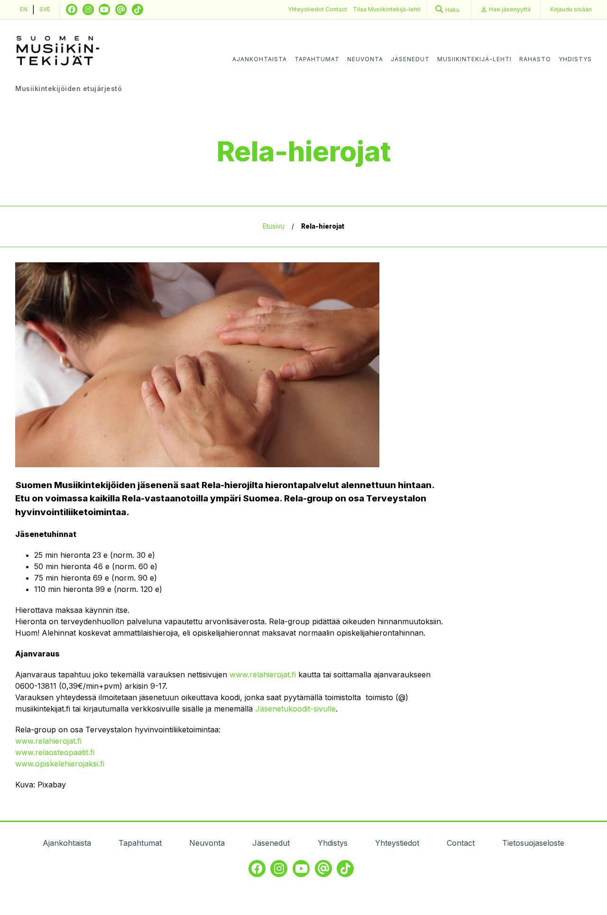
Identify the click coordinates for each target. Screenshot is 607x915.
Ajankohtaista (259, 59)
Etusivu (274, 226)
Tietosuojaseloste (533, 843)
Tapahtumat (317, 59)
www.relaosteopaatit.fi (54, 752)
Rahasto (535, 59)
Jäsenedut (410, 59)
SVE (44, 9)
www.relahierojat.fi (263, 674)
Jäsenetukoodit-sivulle (295, 708)
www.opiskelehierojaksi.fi (59, 763)
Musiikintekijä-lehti (474, 59)
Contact (336, 9)
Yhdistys (575, 59)
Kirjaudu (571, 9)
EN (24, 9)
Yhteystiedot (306, 9)
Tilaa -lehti (387, 9)
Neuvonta (365, 59)
